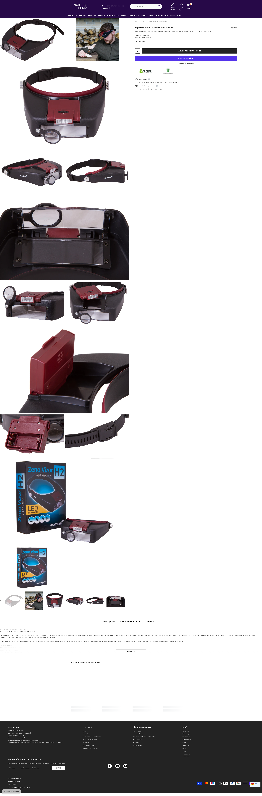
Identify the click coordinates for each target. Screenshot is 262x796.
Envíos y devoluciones (131, 621)
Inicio (137, 21)
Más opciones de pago (186, 63)
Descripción (109, 621)
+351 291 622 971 (17, 731)
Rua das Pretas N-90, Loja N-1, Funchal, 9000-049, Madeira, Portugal (40, 742)
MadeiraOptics (17, 778)
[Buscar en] (146, 6)
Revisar (150, 621)
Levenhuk (146, 35)
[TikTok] (125, 766)
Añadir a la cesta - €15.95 (189, 51)
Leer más (131, 652)
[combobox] (143, 6)
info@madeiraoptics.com (30, 740)
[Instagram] (117, 766)
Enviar (58, 768)
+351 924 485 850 (18, 735)
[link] (85, 707)
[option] (14, 600)
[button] (128, 600)
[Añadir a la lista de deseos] (137, 51)
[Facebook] (110, 766)
